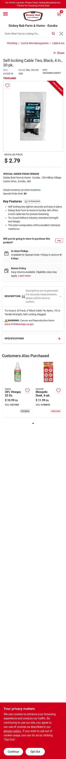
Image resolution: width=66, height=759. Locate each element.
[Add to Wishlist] (7, 85)
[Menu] (5, 14)
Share (60, 53)
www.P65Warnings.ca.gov (19, 324)
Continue (13, 751)
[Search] (53, 33)
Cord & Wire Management (35, 43)
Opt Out (35, 751)
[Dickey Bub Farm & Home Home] (33, 16)
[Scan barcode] (61, 34)
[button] (33, 296)
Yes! (59, 240)
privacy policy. (12, 731)
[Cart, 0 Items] (59, 14)
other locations (32, 190)
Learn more (24, 275)
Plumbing (12, 43)
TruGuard (9, 78)
